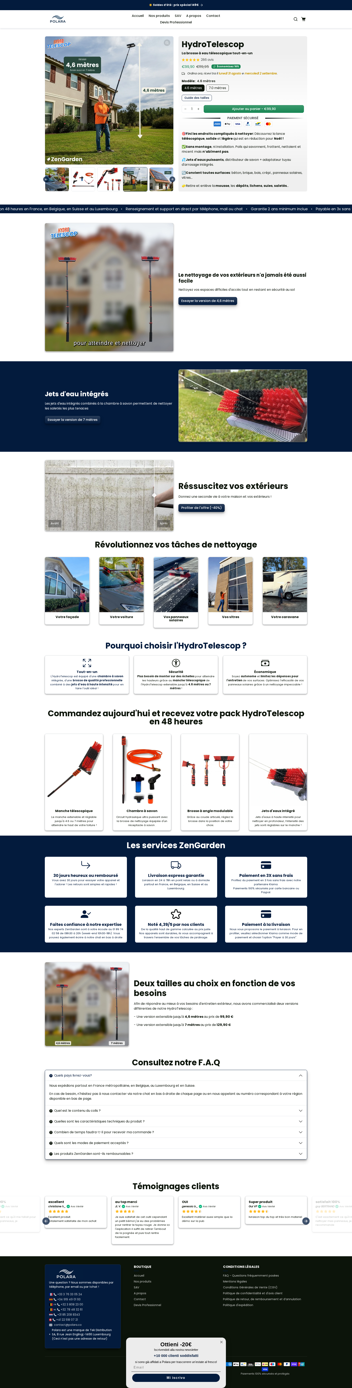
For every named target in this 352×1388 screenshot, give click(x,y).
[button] (295, 19)
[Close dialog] (221, 1342)
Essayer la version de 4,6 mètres (207, 300)
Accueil (138, 15)
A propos (193, 15)
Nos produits (159, 15)
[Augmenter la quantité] (198, 109)
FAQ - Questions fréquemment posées (251, 1276)
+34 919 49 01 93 (68, 1299)
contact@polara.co (68, 1325)
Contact (213, 15)
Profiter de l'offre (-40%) (201, 507)
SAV (178, 15)
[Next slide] (172, 179)
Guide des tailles (196, 98)
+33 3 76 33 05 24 (69, 1294)
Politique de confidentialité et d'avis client (253, 1293)
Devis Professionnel (176, 22)
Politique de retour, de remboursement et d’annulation (262, 1299)
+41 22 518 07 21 (67, 1320)
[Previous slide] (46, 179)
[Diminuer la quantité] (185, 109)
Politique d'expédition (238, 1305)
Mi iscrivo (176, 1377)
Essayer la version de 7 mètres (73, 419)
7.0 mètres (217, 88)
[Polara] (58, 19)
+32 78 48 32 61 (71, 1309)
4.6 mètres (193, 88)
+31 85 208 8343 (68, 1315)
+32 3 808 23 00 (72, 1304)
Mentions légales (235, 1281)
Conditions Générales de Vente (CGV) (250, 1287)
